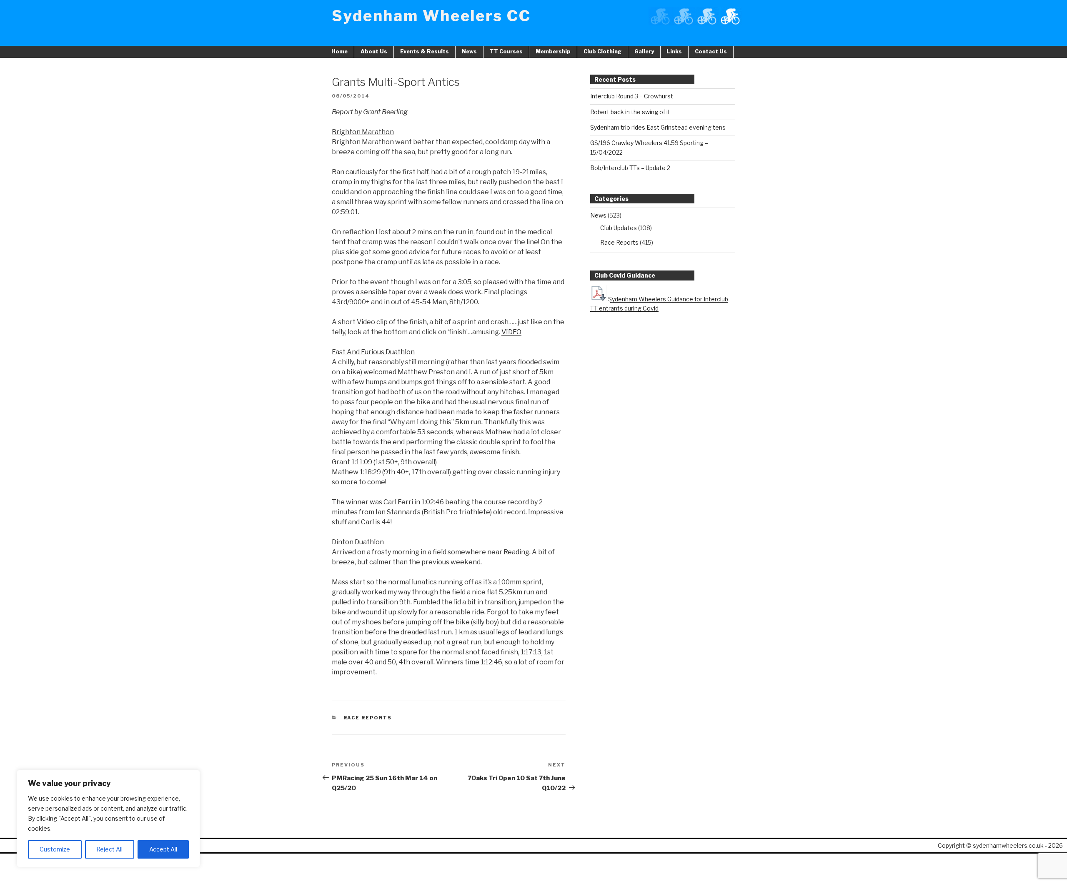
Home (339, 51)
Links (674, 51)
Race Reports (367, 718)
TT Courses (506, 51)
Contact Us (711, 51)
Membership (553, 51)
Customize (55, 849)
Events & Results (424, 51)
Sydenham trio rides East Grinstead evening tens (658, 127)
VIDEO (511, 332)
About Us (374, 51)
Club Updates (618, 227)
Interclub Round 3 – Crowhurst (631, 96)
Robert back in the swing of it (630, 111)
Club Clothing (602, 51)
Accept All (163, 849)
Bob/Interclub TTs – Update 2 (630, 167)
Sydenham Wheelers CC (431, 16)
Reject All (109, 849)
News (469, 51)
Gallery (644, 51)
